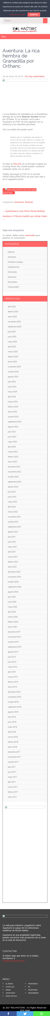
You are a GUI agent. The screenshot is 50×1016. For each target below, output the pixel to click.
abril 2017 (12, 782)
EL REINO (9, 984)
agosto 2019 (13, 652)
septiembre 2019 (14, 647)
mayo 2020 (12, 607)
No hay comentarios (35, 76)
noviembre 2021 (14, 517)
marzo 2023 (13, 452)
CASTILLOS (10, 987)
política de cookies (17, 14)
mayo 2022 (12, 502)
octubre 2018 (13, 702)
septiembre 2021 (14, 527)
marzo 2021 (13, 557)
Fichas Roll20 (13, 287)
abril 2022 (12, 507)
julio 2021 (12, 537)
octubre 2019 (13, 642)
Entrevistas (12, 272)
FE (29, 987)
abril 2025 (12, 347)
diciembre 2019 (14, 632)
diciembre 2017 (14, 752)
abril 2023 (12, 447)
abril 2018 (12, 732)
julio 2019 (12, 657)
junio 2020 (12, 602)
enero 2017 (12, 797)
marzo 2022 (13, 512)
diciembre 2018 (14, 692)
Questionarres (13, 267)
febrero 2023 (13, 457)
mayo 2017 (12, 777)
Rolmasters (12, 282)
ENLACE (17, 163)
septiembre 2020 (14, 587)
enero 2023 (12, 462)
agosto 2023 (13, 427)
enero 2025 (12, 362)
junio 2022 (12, 497)
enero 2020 (12, 627)
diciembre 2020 (14, 572)
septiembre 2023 (14, 422)
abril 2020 (12, 612)
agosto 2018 (13, 712)
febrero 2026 (13, 312)
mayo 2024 (12, 392)
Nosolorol (12, 277)
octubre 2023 (13, 417)
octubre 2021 (13, 522)
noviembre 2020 (14, 577)
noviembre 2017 (14, 757)
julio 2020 (12, 597)
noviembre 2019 (14, 637)
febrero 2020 (13, 622)
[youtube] (10, 966)
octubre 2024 (13, 372)
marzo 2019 (13, 677)
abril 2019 (12, 672)
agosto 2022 (13, 487)
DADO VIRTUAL (11, 996)
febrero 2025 (13, 357)
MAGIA (8, 990)
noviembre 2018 (14, 697)
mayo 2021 (12, 547)
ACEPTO (34, 15)
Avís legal (25, 1010)
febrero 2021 (13, 562)
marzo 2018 (13, 737)
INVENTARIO (32, 990)
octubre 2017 (13, 762)
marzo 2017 (13, 787)
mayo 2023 (12, 442)
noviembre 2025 (14, 322)
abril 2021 (12, 552)
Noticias (29, 202)
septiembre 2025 (14, 327)
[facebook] (6, 966)
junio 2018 (12, 722)
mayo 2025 (12, 342)
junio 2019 (12, 662)
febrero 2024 (13, 407)
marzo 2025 (13, 352)
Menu (3, 36)
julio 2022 (12, 492)
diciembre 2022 (14, 467)
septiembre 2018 (14, 707)
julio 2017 (12, 767)
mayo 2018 (12, 727)
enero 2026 (12, 317)
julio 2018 (12, 717)
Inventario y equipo (15, 262)
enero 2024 (12, 412)
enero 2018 (12, 747)
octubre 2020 (13, 582)
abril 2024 (12, 397)
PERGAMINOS (33, 993)
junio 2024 (12, 387)
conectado (30, 235)
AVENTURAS (10, 993)
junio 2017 (12, 772)
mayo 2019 (12, 667)
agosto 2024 (13, 377)
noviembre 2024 (14, 367)
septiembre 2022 (14, 482)
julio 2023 (12, 432)
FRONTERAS (33, 984)
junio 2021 (12, 542)
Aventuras (19, 202)
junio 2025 (12, 337)
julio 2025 (12, 332)
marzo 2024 (13, 402)
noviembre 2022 (14, 472)
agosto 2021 (13, 532)
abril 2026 (12, 307)
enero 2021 (12, 567)
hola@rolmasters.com (14, 960)
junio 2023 (12, 437)
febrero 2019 (13, 682)
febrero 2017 (13, 792)
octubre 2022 (13, 477)
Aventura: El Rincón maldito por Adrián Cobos (25, 217)
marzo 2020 (13, 617)
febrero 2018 (13, 742)
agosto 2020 (13, 592)
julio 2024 (12, 382)
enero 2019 (12, 687)
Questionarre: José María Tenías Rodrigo (24, 211)
